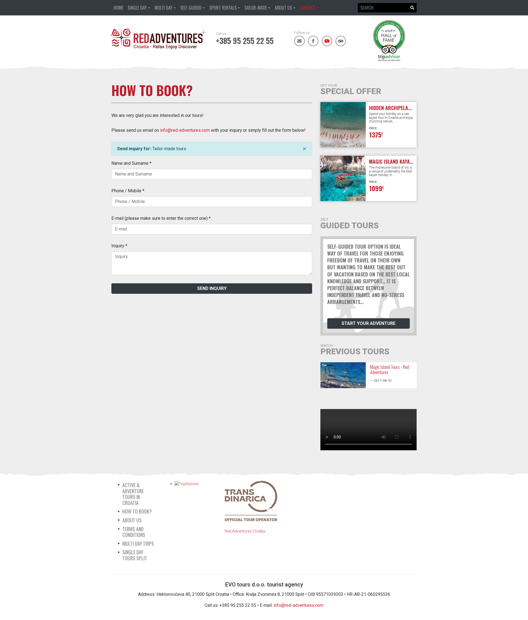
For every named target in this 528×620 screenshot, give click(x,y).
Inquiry (119, 245)
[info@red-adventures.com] (299, 41)
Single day (137, 7)
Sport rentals (223, 7)
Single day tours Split (134, 555)
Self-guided (191, 7)
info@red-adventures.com (185, 130)
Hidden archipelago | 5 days (400, 107)
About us (283, 7)
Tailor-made (255, 7)
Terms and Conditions (133, 532)
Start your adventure (368, 323)
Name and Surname (131, 163)
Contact (307, 7)
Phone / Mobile (127, 190)
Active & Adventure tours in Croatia (133, 493)
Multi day (163, 7)
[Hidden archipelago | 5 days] (343, 124)
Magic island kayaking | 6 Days (403, 161)
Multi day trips (138, 543)
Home (118, 7)
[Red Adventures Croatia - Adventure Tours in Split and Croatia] (159, 38)
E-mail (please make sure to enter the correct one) (161, 218)
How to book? (137, 511)
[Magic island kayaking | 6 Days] (343, 178)
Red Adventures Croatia (245, 531)
